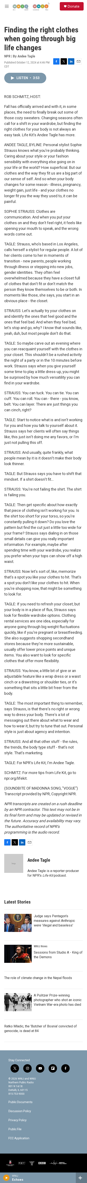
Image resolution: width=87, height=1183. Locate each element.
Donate (73, 6)
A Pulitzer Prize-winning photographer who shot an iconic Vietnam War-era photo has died (58, 1000)
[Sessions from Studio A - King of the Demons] (18, 954)
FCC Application (18, 1138)
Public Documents (20, 1102)
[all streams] (81, 1177)
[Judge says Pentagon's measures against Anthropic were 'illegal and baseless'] (18, 923)
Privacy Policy (17, 1120)
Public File (15, 1129)
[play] (6, 1178)
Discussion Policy (19, 1111)
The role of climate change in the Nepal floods (38, 978)
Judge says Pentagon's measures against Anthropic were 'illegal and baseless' (54, 920)
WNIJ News (40, 946)
